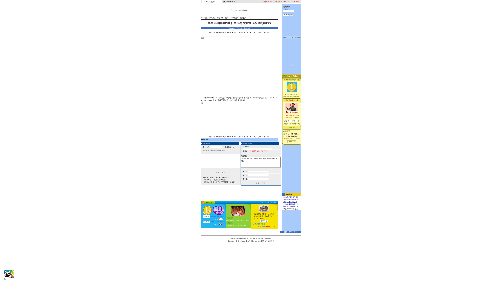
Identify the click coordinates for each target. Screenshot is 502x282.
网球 (226, 18)
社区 (289, 1)
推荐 (240, 33)
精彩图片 (243, 18)
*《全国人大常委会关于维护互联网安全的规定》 (219, 182)
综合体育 (220, 18)
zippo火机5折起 (292, 209)
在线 (293, 1)
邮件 (276, 1)
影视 (285, 197)
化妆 (285, 206)
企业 (297, 1)
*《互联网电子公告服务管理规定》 (215, 180)
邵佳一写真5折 (292, 202)
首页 (263, 1)
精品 (285, 209)
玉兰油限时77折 (292, 206)
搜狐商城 (289, 194)
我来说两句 (221, 33)
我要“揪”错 (232, 33)
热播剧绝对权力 (292, 204)
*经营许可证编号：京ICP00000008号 (216, 177)
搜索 (284, 1)
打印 (259, 33)
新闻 (267, 1)
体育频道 (212, 18)
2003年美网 (234, 18)
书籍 (285, 202)
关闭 (266, 33)
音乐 (285, 199)
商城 (280, 1)
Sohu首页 (204, 18)
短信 (271, 1)
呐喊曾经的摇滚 (292, 199)
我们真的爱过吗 (292, 197)
